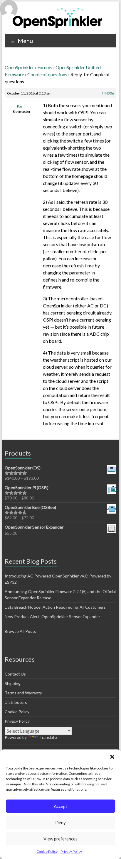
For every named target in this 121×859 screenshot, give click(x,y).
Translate (48, 737)
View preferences (60, 838)
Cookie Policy (47, 851)
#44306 (108, 93)
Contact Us (15, 673)
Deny (60, 822)
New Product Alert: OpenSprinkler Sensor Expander (52, 616)
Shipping (13, 683)
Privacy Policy (71, 851)
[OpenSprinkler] (57, 17)
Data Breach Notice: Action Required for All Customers (55, 607)
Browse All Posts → (23, 631)
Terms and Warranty (23, 692)
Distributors (16, 702)
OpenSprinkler (19, 67)
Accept (60, 806)
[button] (112, 757)
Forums (44, 67)
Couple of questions (47, 74)
